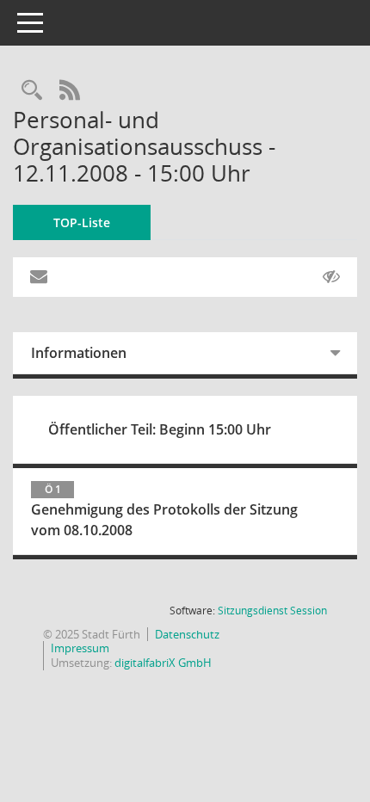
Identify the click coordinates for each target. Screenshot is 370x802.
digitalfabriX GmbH (163, 662)
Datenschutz (187, 634)
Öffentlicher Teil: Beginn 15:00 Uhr (159, 429)
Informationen (78, 352)
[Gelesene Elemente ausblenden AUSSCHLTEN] (331, 277)
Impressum (80, 648)
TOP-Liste (81, 222)
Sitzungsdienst (272, 610)
